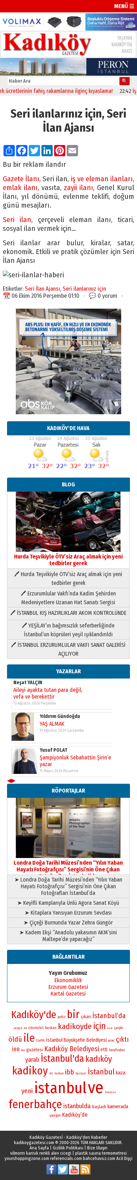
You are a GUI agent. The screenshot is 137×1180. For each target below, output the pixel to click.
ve (96, 1087)
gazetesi (34, 1049)
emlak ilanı (20, 187)
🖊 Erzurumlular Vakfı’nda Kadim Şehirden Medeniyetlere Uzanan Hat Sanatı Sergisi (68, 598)
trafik (40, 1041)
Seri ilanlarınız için (84, 288)
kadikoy (30, 1070)
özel (109, 1028)
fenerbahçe (35, 1104)
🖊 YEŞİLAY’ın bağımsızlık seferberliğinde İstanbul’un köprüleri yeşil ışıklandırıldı (68, 630)
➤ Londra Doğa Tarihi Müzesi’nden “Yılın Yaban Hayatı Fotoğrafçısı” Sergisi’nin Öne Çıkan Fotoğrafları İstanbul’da (68, 886)
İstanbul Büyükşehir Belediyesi (76, 1040)
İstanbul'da (62, 1058)
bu (23, 1050)
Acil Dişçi (124, 1158)
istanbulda (77, 1106)
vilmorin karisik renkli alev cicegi (40, 1153)
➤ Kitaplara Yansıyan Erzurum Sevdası (68, 912)
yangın (18, 1028)
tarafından (117, 1050)
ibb (69, 1072)
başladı (99, 1106)
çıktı (122, 1039)
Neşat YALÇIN (27, 683)
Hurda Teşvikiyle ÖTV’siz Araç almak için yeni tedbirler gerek (68, 560)
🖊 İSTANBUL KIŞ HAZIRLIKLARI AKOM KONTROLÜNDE (68, 613)
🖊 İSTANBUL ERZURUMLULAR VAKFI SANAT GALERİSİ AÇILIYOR (68, 649)
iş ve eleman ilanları (102, 179)
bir (73, 1014)
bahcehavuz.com (99, 1158)
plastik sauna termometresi (101, 1153)
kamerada (117, 1106)
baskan (51, 1028)
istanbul (60, 1088)
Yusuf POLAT (53, 750)
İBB (16, 1049)
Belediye (110, 1092)
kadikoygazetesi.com (34, 1142)
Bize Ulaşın (97, 1147)
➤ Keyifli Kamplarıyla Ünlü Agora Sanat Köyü (68, 903)
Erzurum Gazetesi (68, 987)
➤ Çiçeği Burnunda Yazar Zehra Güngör (68, 922)
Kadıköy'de (33, 1015)
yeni (27, 1091)
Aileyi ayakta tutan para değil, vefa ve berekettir (47, 693)
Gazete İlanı (21, 179)
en (25, 1028)
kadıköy (98, 1059)
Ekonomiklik (68, 980)
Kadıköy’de (74, 1114)
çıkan (86, 1016)
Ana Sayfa (39, 1147)
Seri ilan (17, 219)
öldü (15, 1039)
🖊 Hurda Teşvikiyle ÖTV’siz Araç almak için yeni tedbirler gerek (68, 578)
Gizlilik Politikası (68, 1147)
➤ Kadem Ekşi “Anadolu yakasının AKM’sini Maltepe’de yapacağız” (68, 935)
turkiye (59, 1073)
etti (103, 1050)
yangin (55, 1115)
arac (111, 1041)
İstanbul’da (109, 1015)
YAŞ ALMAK (52, 723)
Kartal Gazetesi (68, 993)
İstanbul (101, 1072)
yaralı (32, 1060)
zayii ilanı (78, 187)
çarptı (118, 1028)
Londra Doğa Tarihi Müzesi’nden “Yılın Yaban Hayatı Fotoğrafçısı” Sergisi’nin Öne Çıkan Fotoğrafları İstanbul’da (68, 869)
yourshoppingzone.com (27, 1158)
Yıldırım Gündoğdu (60, 716)
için (99, 1026)
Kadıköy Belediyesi (71, 1049)
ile (29, 1038)
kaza (120, 1073)
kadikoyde (75, 1026)
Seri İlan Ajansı (42, 288)
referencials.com (66, 1158)
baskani (81, 1073)
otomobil (36, 1028)
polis (61, 1017)
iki (51, 1073)
